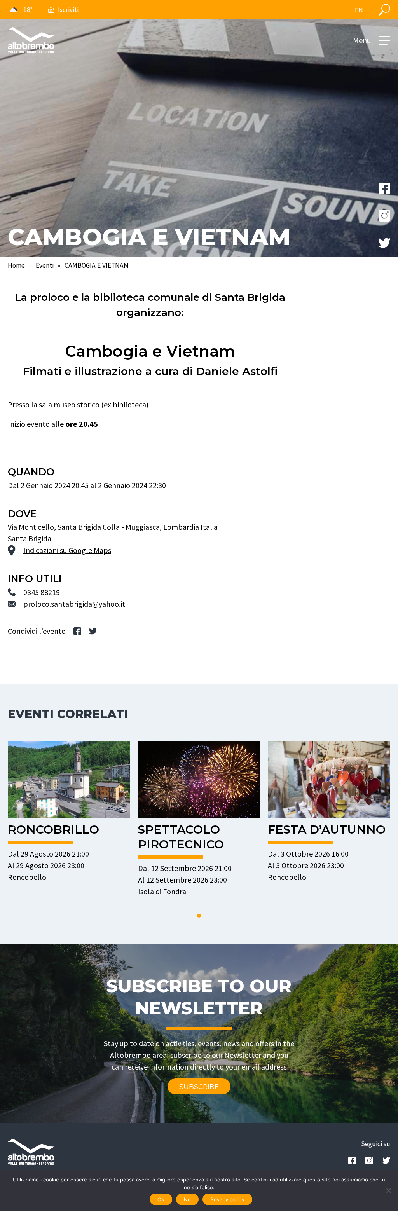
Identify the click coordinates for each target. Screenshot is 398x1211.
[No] (388, 1190)
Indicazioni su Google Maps (67, 550)
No (187, 1199)
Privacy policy (227, 1199)
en (359, 10)
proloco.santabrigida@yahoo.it (74, 604)
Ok (160, 1199)
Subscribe (199, 1086)
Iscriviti (68, 9)
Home (16, 265)
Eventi (45, 265)
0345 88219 (41, 592)
